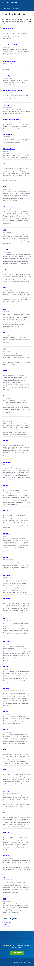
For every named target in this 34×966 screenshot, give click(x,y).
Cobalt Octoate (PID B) (10, 45)
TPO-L (5, 877)
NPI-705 (6, 711)
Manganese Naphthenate (11, 119)
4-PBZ (5, 269)
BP (4, 332)
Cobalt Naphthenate (9, 76)
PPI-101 (5, 769)
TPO (4, 899)
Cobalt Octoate (8, 28)
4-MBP (5, 250)
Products (10, 6)
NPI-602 (6, 641)
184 (4, 187)
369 (4, 206)
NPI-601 (5, 618)
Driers (5, 924)
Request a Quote (17, 952)
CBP (4, 349)
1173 (4, 163)
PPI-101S (6, 791)
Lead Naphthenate (9, 105)
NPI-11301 (6, 462)
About (15, 6)
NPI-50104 (6, 598)
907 (4, 288)
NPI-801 (5, 730)
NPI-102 (5, 440)
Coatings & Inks (8, 922)
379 (4, 230)
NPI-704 (6, 688)
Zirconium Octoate (9, 149)
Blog (13, 8)
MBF (4, 419)
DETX (5, 370)
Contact (17, 8)
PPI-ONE (6, 856)
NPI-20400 (6, 510)
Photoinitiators (7, 927)
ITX (4, 395)
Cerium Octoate (8, 134)
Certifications (6, 8)
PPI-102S (6, 832)
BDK (4, 309)
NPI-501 (5, 557)
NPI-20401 (6, 534)
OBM (4, 749)
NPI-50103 (6, 575)
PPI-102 (5, 812)
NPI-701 (5, 667)
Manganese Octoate (9, 61)
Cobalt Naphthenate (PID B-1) (12, 90)
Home (4, 6)
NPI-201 (5, 485)
